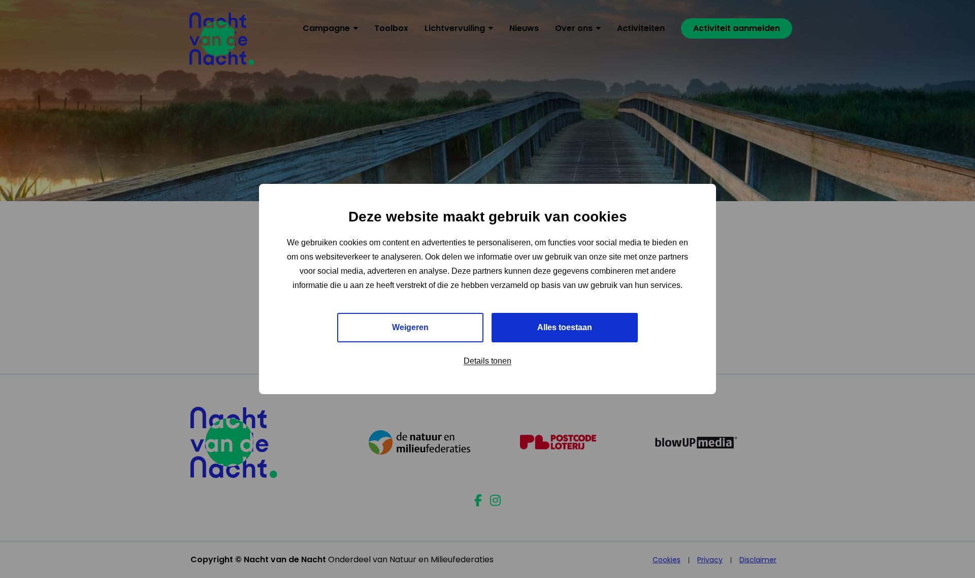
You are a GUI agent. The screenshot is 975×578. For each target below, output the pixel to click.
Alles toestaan (564, 327)
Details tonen (487, 361)
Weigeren (410, 327)
